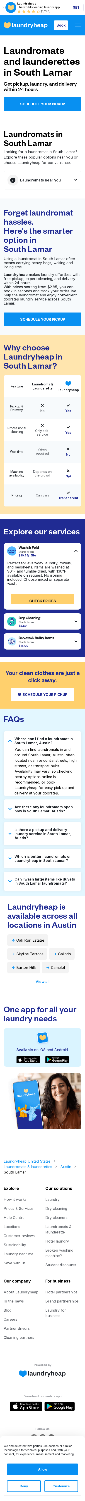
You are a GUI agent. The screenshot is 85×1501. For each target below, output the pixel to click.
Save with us (15, 1263)
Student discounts (60, 1265)
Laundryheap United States (27, 1161)
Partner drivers (17, 1328)
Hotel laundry (57, 1241)
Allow (42, 1469)
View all (42, 981)
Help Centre (14, 1217)
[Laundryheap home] (26, 25)
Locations (12, 1226)
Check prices (42, 601)
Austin (65, 1166)
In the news (14, 1301)
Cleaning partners (19, 1337)
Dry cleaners (56, 1217)
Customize (61, 1486)
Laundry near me (18, 1254)
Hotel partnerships (61, 1292)
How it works (15, 1199)
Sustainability (15, 1245)
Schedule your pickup (42, 104)
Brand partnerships (62, 1301)
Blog (7, 1310)
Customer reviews (19, 1235)
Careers (10, 1319)
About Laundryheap (21, 1292)
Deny (24, 1486)
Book (61, 25)
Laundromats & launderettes (28, 1166)
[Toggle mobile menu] (78, 25)
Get (76, 7)
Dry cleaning (56, 1208)
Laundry (52, 1199)
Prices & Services (19, 1208)
